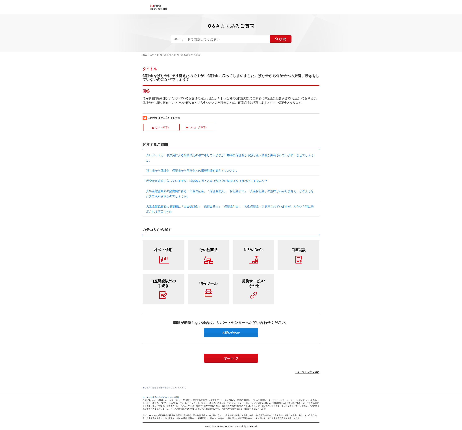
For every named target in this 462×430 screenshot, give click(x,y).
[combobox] (231, 39)
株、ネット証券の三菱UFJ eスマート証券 (161, 397)
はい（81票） (162, 127)
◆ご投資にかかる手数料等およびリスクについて (164, 387)
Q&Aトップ (231, 358)
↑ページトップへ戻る (307, 372)
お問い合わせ (231, 332)
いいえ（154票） (198, 127)
